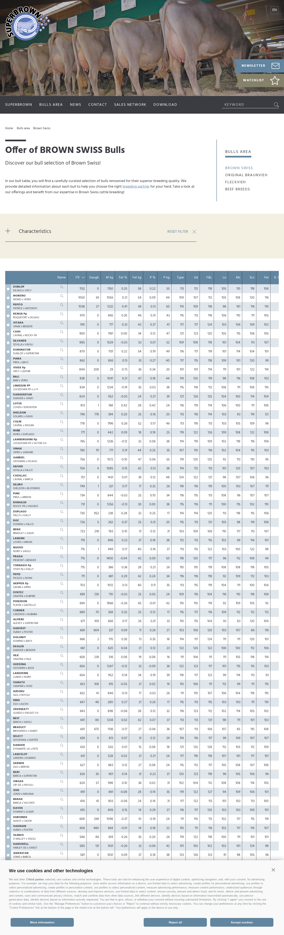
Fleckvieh (235, 182)
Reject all (175, 922)
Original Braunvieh (246, 175)
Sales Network (130, 105)
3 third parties (35, 879)
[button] (273, 870)
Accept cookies (242, 922)
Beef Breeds (237, 189)
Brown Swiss (239, 168)
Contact (97, 105)
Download (165, 105)
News (75, 105)
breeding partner (136, 187)
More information (42, 922)
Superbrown (18, 105)
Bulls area (51, 105)
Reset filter (177, 232)
